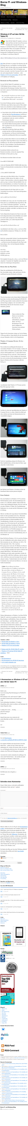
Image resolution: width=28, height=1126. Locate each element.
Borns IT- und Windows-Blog (13, 3)
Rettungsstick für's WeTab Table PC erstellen (13, 649)
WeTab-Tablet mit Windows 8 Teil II (11, 643)
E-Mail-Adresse (4, 813)
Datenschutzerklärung (21, 17)
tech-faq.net (4, 1014)
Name (2, 808)
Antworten (2, 727)
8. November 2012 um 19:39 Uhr (7, 687)
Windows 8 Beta (9, 667)
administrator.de (5, 1015)
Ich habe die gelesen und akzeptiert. (15, 818)
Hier (2, 63)
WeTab (3, 667)
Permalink (16, 668)
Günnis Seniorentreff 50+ (5, 874)
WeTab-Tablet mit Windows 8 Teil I (10, 641)
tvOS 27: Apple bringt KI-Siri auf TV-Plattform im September (11, 889)
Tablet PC (14, 665)
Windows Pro (4, 1008)
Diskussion (15, 20)
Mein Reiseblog (3, 875)
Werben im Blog (3, 921)
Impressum (2, 918)
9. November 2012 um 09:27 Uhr (7, 734)
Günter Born (18, 38)
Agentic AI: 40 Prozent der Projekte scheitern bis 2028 (10, 894)
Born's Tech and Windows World (6, 870)
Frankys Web (4, 1022)
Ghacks (3, 1010)
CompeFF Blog (4, 1018)
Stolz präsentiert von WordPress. (8, 1109)
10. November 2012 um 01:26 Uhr (7, 768)
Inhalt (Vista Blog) (20, 22)
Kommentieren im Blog (6, 20)
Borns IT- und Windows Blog (6, 868)
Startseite (3, 17)
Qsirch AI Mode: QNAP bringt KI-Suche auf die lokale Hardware (12, 912)
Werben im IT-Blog (5, 22)
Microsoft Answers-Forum (20, 1057)
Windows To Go (16, 667)
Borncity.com (2, 867)
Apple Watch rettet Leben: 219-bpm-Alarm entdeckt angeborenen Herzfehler (12, 901)
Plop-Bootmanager (16, 114)
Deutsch (4, 858)
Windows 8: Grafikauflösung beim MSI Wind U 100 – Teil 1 (21, 29)
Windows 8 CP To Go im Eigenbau (9, 75)
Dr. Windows (4, 1021)
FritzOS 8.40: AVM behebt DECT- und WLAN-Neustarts (10, 906)
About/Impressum (11, 17)
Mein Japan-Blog (3, 877)
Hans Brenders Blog (5, 1011)
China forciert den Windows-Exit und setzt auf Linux (14, 1100)
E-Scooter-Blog (3, 878)
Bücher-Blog (2, 873)
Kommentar (3, 790)
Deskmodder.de (4, 1020)
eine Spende (21, 851)
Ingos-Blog (4, 1013)
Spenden (13, 22)
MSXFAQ (4, 1017)
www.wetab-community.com (9, 662)
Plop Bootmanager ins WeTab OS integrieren (13, 660)
